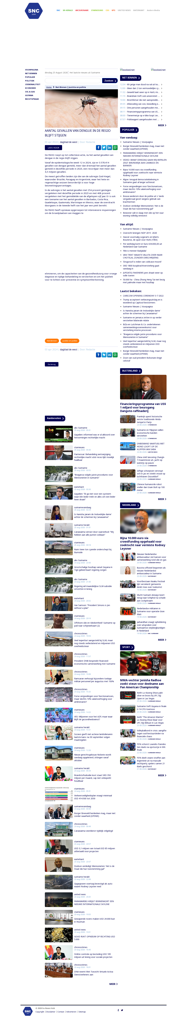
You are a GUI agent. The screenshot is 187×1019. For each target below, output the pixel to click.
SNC (58, 10)
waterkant (79, 598)
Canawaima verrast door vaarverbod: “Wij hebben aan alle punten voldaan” (94, 533)
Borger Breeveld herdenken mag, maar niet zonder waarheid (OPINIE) (94, 815)
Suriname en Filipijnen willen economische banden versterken (150, 433)
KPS (113, 10)
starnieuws (79, 447)
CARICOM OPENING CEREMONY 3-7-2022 (143, 295)
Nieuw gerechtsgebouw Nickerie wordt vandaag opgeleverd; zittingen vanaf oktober (92, 757)
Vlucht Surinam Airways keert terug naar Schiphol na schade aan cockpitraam (151, 598)
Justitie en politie (77, 87)
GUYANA (29, 95)
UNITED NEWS (124, 10)
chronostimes (80, 633)
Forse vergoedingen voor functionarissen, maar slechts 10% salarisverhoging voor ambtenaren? (94, 699)
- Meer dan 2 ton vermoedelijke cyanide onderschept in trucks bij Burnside (140, 88)
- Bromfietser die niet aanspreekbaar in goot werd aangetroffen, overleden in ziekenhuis (140, 100)
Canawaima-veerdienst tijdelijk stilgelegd (93, 830)
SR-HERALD (68, 10)
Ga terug (52, 364)
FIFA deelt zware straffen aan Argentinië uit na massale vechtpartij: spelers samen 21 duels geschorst (151, 762)
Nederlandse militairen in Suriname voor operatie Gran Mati (151, 611)
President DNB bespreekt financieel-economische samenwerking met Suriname (94, 662)
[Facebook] (118, 1010)
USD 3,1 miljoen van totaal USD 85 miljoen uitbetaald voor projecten (94, 850)
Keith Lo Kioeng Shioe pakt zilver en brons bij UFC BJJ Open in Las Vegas (150, 695)
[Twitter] (122, 1010)
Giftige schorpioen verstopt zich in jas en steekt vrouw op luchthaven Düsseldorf (151, 473)
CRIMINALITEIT (32, 84)
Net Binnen (61, 87)
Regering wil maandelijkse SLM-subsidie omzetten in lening (93, 587)
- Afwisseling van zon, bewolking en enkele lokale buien (140, 103)
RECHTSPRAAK (32, 99)
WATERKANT (138, 10)
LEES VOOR (53, 147)
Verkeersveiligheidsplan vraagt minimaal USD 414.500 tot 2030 (93, 797)
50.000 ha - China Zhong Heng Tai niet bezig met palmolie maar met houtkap (144, 281)
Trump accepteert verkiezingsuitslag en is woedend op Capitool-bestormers (142, 301)
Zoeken (108, 80)
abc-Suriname (80, 427)
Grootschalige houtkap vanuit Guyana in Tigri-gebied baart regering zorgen (93, 568)
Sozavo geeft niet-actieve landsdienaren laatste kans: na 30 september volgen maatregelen (93, 737)
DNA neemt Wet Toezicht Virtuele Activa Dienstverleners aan (93, 973)
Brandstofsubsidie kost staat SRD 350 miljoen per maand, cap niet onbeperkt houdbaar (92, 778)
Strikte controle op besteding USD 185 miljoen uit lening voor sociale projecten (93, 955)
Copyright (40, 1012)
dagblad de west (68, 142)
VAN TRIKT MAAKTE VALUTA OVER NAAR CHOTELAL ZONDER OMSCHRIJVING (142, 256)
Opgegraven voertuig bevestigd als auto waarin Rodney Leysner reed (93, 885)
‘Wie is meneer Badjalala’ (134, 250)
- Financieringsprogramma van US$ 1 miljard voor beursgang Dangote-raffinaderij (140, 111)
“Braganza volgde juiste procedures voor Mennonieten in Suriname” (93, 476)
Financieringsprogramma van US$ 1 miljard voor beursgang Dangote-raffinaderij (143, 407)
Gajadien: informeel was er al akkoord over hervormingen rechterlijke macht (94, 436)
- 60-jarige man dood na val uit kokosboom (140, 84)
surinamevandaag (82, 507)
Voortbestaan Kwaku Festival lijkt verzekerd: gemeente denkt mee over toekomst (151, 584)
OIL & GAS (30, 91)
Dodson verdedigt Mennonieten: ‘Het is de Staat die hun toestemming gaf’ (94, 867)
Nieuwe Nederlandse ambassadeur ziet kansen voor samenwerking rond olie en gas (151, 557)
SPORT (126, 647)
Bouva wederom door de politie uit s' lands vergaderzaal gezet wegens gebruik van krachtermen (143, 199)
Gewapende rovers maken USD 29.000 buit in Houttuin (94, 920)
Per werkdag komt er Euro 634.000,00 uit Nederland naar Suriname (142, 245)
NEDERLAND (129, 505)
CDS (107, 10)
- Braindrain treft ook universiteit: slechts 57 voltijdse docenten (140, 96)
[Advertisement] (93, 44)
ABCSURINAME (82, 10)
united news (80, 894)
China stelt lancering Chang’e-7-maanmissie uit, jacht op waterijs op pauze (151, 460)
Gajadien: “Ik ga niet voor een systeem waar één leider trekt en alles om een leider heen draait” (94, 496)
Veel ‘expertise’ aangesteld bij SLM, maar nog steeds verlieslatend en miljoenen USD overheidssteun (94, 643)
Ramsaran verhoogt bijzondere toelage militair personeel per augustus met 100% (94, 680)
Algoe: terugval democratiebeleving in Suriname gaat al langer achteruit (141, 181)
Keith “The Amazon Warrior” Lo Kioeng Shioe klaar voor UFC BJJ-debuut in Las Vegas (150, 720)
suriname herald (81, 727)
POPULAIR (30, 77)
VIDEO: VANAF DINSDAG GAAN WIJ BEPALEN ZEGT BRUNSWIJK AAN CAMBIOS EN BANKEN (145, 162)
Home (49, 87)
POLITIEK (29, 80)
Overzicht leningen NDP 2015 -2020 (140, 232)
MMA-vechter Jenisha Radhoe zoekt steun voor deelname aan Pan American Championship (142, 683)
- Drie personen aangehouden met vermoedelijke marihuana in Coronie (140, 107)
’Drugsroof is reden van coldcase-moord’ (142, 261)
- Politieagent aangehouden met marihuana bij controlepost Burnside (140, 119)
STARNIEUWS (97, 10)
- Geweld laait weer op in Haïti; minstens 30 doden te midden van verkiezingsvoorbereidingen (140, 92)
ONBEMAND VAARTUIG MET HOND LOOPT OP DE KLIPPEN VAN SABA (151, 446)
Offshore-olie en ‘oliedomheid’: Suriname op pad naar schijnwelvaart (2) (94, 624)
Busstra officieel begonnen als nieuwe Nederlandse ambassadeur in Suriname (151, 570)
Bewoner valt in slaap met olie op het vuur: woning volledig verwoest (143, 214)
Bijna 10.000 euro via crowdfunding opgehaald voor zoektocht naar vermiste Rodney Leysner (142, 172)
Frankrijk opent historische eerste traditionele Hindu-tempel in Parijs (149, 419)
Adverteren (71, 1012)
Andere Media (153, 10)
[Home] (33, 11)
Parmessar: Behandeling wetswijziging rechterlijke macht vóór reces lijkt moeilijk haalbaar (94, 457)
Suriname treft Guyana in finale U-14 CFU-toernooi (151, 708)
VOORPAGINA (31, 69)
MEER (112, 984)
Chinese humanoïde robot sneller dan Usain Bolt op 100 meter (151, 487)
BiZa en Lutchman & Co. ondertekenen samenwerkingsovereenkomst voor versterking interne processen (141, 327)
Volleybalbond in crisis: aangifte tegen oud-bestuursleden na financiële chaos (151, 733)
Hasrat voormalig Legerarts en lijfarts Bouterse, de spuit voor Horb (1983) (141, 238)
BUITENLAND (130, 370)
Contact (61, 1012)
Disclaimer (50, 1012)
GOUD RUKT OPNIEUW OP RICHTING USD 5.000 (94, 938)
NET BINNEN (31, 73)
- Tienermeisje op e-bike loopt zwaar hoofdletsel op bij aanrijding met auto (140, 115)
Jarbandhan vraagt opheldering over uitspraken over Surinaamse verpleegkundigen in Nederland (151, 626)
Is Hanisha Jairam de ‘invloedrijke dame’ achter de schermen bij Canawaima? (92, 516)
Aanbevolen (54, 418)
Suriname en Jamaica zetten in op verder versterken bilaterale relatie (142, 319)
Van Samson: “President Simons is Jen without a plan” (92, 606)
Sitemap (82, 1012)
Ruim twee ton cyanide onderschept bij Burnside (92, 551)
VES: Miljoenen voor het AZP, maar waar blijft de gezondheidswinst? (93, 718)
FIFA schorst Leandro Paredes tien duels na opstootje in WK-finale (151, 747)
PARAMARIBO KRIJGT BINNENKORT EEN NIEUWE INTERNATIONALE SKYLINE (94, 903)
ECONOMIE (30, 88)
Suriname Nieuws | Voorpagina (138, 142)
